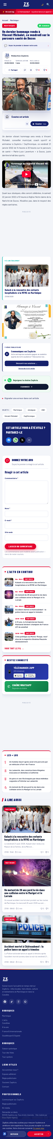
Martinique (14, 20)
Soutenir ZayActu (9, 1082)
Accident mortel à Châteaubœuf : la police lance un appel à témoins (23, 948)
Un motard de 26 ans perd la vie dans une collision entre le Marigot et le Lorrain (24, 893)
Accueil (5, 20)
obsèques (31, 410)
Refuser (14, 1134)
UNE (43, 410)
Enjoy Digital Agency (10, 1117)
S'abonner (45, 26)
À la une (5, 1027)
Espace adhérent (9, 1074)
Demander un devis (10, 1112)
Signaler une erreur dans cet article (20, 398)
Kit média (6, 1108)
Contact (5, 1086)
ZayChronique (29, 416)
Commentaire (11, 478)
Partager (14, 70)
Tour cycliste (7, 1057)
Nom (7, 508)
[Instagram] (18, 1001)
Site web (9, 532)
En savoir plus (38, 1128)
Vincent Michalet (11, 416)
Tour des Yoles (8, 1052)
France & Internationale (12, 1031)
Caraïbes (6, 1023)
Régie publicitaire (9, 1078)
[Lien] (29, 440)
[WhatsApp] (15, 440)
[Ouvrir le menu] (5, 4)
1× (27, 124)
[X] (22, 440)
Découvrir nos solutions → (26, 363)
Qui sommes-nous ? (10, 1070)
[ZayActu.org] (26, 4)
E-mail (8, 520)
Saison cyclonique (9, 1048)
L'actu (4, 1020)
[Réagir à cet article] (24, 70)
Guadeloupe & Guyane (11, 1035)
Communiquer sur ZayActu (13, 1099)
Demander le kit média (26, 368)
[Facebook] (8, 440)
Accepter (38, 1134)
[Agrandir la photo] (26, 94)
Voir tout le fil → (14, 648)
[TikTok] (11, 1001)
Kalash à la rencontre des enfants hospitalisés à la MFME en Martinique (24, 838)
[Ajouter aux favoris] (30, 70)
